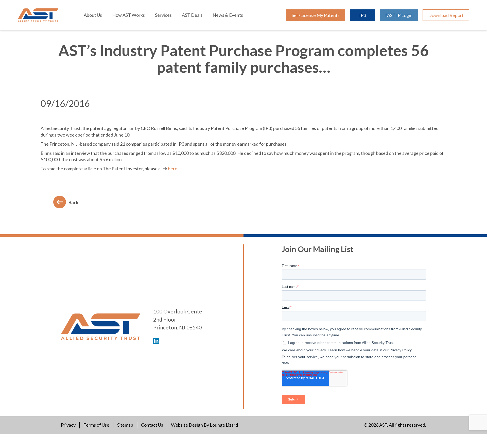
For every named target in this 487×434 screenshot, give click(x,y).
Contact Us (152, 425)
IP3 (362, 15)
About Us (93, 15)
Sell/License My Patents (316, 15)
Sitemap (125, 425)
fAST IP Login (398, 15)
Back (73, 202)
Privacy (68, 425)
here (172, 168)
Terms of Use (96, 425)
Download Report (446, 15)
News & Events (228, 15)
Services (163, 15)
